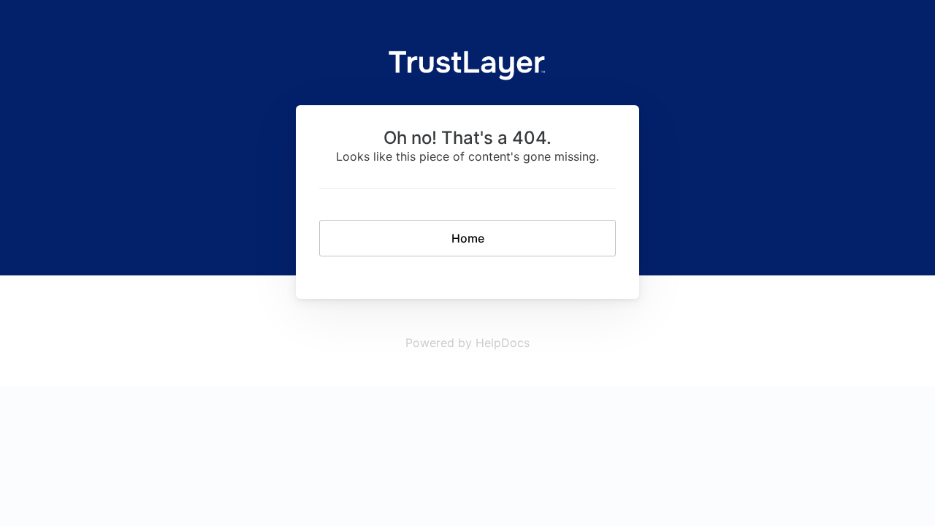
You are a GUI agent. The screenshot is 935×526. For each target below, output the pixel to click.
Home (467, 238)
